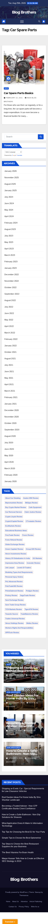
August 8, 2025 (15, 730)
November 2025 (11, 178)
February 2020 (11, 475)
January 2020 (10, 481)
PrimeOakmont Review (14, 591)
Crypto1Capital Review (14, 521)
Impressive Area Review (14, 563)
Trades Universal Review (15, 619)
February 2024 (11, 223)
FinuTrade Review (12, 535)
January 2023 (10, 268)
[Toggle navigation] (22, 21)
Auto (6, 88)
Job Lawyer (9, 568)
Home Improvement (13, 692)
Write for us (35, 907)
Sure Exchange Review (14, 600)
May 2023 (8, 242)
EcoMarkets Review (13, 526)
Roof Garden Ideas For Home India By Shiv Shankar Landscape (22, 698)
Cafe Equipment (35, 507)
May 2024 (8, 210)
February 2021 (11, 397)
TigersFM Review (31, 609)
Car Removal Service (13, 512)
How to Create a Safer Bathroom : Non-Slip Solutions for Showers (22, 754)
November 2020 (11, 417)
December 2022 (11, 274)
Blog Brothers (24, 12)
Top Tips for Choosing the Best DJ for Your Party (23, 832)
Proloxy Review (11, 595)
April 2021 (9, 384)
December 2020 (11, 410)
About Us (15, 901)
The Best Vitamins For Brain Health (18, 852)
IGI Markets (37, 558)
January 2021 (10, 404)
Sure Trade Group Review (15, 605)
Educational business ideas (16, 530)
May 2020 (8, 455)
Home (8, 901)
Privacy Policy (24, 907)
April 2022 (9, 326)
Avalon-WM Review (30, 498)
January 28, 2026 (16, 675)
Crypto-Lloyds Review (13, 517)
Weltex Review (32, 623)
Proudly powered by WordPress (16, 892)
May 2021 (8, 378)
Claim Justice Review (33, 512)
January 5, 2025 (15, 758)
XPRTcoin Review (12, 632)
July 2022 (8, 307)
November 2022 (11, 281)
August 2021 (10, 359)
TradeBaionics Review (29, 614)
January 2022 (10, 346)
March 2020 (9, 468)
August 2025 (10, 184)
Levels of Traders (24, 568)
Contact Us (13, 907)
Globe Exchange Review (14, 544)
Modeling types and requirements (18, 572)
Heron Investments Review (15, 554)
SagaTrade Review (27, 595)
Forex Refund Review (13, 540)
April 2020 (9, 462)
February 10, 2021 (14, 98)
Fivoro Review (27, 535)
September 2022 (11, 294)
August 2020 (10, 436)
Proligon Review (32, 591)
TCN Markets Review (13, 609)
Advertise (24, 901)
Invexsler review (33, 563)
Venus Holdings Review (14, 623)
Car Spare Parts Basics (18, 93)
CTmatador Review (33, 521)
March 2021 (9, 391)
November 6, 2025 (16, 703)
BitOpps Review (31, 503)
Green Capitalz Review (14, 549)
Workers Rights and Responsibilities (19, 628)
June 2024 (9, 203)
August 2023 (10, 229)
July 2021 (8, 365)
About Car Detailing (12, 498)
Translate (19, 155)
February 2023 (11, 262)
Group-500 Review (33, 549)
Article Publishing (36, 901)
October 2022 (10, 287)
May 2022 (8, 320)
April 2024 (9, 216)
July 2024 (8, 197)
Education (10, 720)
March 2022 (9, 333)
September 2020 (11, 430)
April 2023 (9, 249)
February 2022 (11, 339)
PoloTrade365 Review (13, 586)
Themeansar (23, 895)
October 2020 (10, 423)
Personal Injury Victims (14, 577)
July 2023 (8, 236)
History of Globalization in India (17, 558)
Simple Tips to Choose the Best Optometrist (21, 838)
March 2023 (9, 255)
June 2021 (9, 371)
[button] (39, 21)
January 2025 (10, 190)
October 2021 (10, 352)
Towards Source (11, 614)
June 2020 (9, 449)
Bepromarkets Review (13, 503)
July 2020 (8, 443)
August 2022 (10, 300)
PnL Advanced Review (14, 581)
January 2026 (10, 171)
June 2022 (9, 313)
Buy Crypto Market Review (15, 507)
